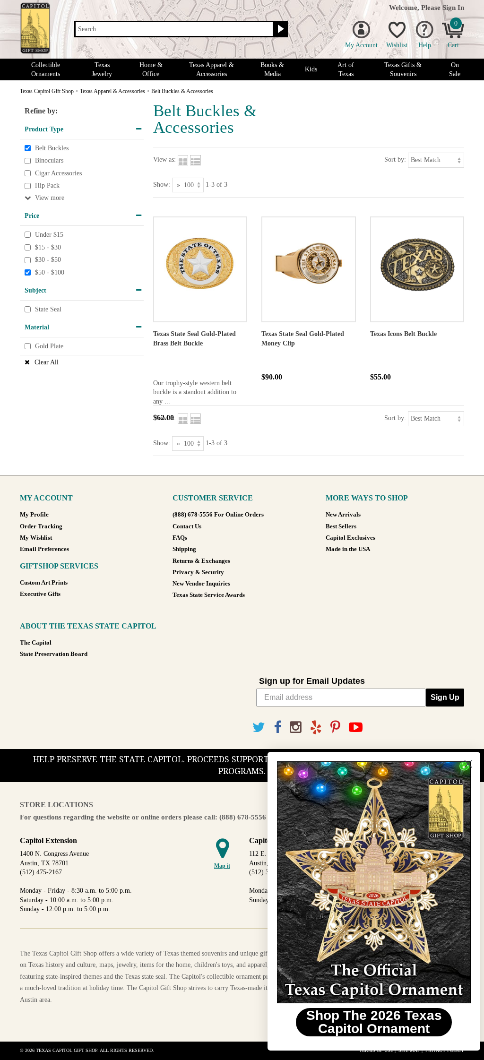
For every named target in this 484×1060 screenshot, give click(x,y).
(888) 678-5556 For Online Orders (218, 514)
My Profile (34, 514)
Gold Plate (49, 346)
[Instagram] (295, 727)
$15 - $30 (48, 247)
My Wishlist (36, 537)
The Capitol (36, 642)
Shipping (184, 549)
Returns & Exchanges (201, 561)
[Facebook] (277, 727)
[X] (258, 727)
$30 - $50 (48, 259)
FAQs (180, 537)
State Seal (48, 309)
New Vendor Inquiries (201, 583)
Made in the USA (348, 549)
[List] (195, 159)
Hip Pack (47, 186)
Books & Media (272, 69)
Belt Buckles (52, 148)
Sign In (453, 7)
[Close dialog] (462, 764)
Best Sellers (341, 526)
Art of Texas (345, 69)
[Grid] (183, 159)
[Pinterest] (335, 727)
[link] (368, 882)
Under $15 (49, 234)
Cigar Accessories (58, 173)
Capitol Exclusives (350, 537)
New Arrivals (343, 514)
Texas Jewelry (102, 69)
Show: (161, 184)
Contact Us (187, 526)
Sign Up (445, 697)
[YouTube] (356, 727)
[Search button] (279, 29)
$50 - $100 (49, 272)
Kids (311, 69)
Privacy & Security (198, 572)
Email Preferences (44, 549)
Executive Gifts (40, 594)
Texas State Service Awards (209, 595)
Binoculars (49, 160)
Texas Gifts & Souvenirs (403, 69)
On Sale (454, 69)
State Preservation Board (53, 654)
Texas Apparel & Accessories (211, 69)
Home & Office (151, 69)
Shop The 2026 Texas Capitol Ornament (368, 1022)
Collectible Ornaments (45, 69)
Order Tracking (41, 526)
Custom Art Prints (44, 582)
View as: (164, 159)
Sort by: (395, 159)
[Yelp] (316, 727)
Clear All (47, 362)
